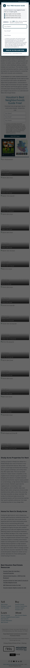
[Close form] (27, 3)
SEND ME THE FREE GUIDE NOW (15, 50)
